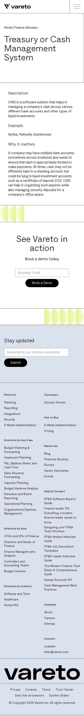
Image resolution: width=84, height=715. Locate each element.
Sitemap (49, 624)
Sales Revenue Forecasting (14, 475)
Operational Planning (18, 504)
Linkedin (49, 646)
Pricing (49, 431)
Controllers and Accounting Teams (16, 563)
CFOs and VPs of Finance (21, 536)
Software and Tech (17, 594)
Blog (47, 454)
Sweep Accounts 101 (58, 580)
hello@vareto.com (56, 652)
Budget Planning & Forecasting (17, 450)
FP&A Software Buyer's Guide (60, 501)
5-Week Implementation (20, 425)
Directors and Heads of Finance (19, 544)
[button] (77, 6)
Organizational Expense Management (20, 512)
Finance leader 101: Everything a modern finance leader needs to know (60, 515)
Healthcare (11, 599)
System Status (59, 695)
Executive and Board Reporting (17, 496)
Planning (10, 402)
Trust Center (65, 690)
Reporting (11, 408)
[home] (15, 6)
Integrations (12, 414)
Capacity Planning (16, 483)
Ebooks (49, 465)
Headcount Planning (17, 457)
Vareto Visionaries (56, 471)
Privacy (15, 690)
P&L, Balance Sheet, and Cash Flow (20, 465)
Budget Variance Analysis (21, 488)
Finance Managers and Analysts (19, 554)
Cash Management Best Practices (60, 587)
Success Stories (54, 402)
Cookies (31, 690)
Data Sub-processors (29, 695)
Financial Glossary (56, 459)
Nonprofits (11, 605)
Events (48, 476)
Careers (49, 618)
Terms (46, 690)
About (48, 612)
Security (9, 419)
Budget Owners (15, 571)
